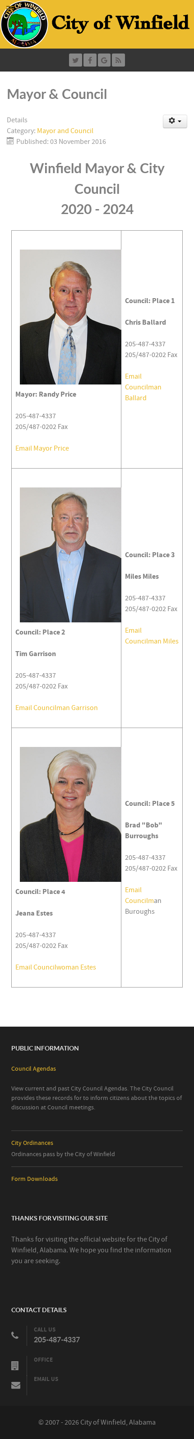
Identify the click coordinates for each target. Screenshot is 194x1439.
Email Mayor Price (42, 448)
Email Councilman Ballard (143, 387)
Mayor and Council (65, 131)
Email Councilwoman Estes (55, 967)
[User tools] (175, 121)
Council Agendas (33, 1069)
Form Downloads (34, 1179)
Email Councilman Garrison (56, 708)
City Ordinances (32, 1143)
